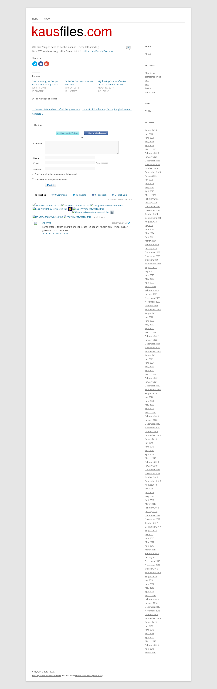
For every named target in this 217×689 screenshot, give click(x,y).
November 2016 (152, 564)
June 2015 (149, 629)
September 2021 (153, 351)
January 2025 (151, 202)
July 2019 (149, 442)
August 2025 (151, 175)
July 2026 (149, 134)
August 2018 (151, 484)
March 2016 (150, 595)
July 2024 (149, 225)
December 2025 (152, 160)
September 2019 (153, 435)
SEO (147, 84)
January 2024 (151, 248)
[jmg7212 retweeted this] (77, 216)
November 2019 (152, 427)
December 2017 (152, 515)
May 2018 (149, 496)
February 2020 (152, 416)
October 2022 (151, 305)
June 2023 (149, 275)
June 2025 (149, 183)
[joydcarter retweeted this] (112, 213)
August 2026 (151, 130)
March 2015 (150, 641)
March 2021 (150, 374)
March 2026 (150, 149)
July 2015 (149, 625)
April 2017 (149, 545)
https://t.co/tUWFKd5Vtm (55, 233)
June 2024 (149, 229)
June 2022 (149, 320)
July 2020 (149, 397)
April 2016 (149, 591)
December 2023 (152, 252)
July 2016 (149, 580)
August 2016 (151, 576)
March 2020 (150, 412)
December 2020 (152, 385)
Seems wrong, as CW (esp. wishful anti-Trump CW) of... (46, 83)
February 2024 (152, 244)
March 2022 (150, 332)
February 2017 (152, 553)
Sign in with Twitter (67, 133)
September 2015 (153, 618)
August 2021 (151, 355)
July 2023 (149, 271)
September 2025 (153, 172)
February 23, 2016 (119, 223)
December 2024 (152, 206)
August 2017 (151, 530)
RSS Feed (149, 111)
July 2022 (149, 317)
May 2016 (149, 587)
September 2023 (153, 263)
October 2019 (151, 431)
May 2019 (149, 450)
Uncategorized (152, 92)
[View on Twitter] (128, 223)
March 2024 (150, 240)
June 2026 (149, 137)
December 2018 (152, 469)
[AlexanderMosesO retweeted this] (91, 212)
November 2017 (152, 519)
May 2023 (149, 278)
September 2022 (153, 309)
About (47, 18)
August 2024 (151, 221)
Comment (38, 143)
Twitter (148, 88)
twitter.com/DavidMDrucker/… (98, 51)
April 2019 (149, 454)
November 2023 (152, 256)
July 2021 (149, 359)
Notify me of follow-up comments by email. (56, 174)
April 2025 (149, 191)
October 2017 (151, 523)
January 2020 (151, 420)
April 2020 (149, 408)
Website (37, 169)
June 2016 (149, 584)
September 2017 (153, 526)
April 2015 (149, 637)
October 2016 (151, 568)
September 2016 (153, 572)
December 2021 (152, 343)
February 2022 (152, 336)
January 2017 (151, 557)
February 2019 (152, 461)
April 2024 (149, 236)
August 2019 (151, 439)
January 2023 (151, 294)
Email (36, 163)
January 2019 (151, 465)
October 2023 (151, 259)
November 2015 (152, 610)
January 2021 (151, 381)
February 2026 (152, 153)
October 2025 (151, 168)
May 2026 (149, 141)
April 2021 (149, 370)
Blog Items (150, 73)
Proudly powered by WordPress (46, 675)
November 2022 (152, 301)
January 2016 (151, 603)
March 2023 (150, 286)
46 (129, 47)
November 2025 (152, 164)
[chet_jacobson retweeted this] (106, 205)
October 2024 (151, 214)
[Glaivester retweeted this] (70, 209)
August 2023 (151, 267)
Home (35, 18)
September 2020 (153, 389)
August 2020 (151, 393)
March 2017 (150, 549)
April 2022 (149, 328)
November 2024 (152, 210)
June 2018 (149, 492)
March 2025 (150, 195)
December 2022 (152, 298)
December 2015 (152, 606)
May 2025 (149, 187)
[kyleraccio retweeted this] (46, 205)
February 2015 (152, 645)
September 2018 (153, 481)
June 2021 (149, 362)
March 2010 (150, 652)
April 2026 (149, 145)
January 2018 (151, 511)
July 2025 (149, 179)
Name (36, 158)
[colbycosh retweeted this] (75, 205)
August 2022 (151, 313)
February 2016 (152, 599)
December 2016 (152, 561)
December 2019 (152, 423)
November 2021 (152, 347)
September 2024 (153, 217)
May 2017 (149, 542)
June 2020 (149, 400)
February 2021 (152, 378)
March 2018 (150, 503)
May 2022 (149, 324)
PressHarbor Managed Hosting (89, 675)
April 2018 (149, 500)
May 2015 (149, 633)
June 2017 (149, 538)
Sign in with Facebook (96, 133)
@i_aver (46, 223)
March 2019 (150, 458)
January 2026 (151, 156)
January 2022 (151, 339)
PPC (147, 80)
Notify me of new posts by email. (51, 179)
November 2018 (152, 473)
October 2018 (151, 477)
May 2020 (149, 404)
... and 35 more (98, 217)
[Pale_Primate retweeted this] (88, 209)
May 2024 (149, 233)
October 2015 (151, 614)
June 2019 (149, 446)
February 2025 (152, 198)
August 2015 (151, 622)
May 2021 (149, 366)
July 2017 (149, 534)
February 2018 (152, 507)
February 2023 (152, 290)
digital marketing (153, 76)
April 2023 (149, 282)
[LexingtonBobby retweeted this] (50, 209)
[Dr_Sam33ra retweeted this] (48, 216)
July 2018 (149, 488)
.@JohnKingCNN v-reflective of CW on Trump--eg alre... (112, 83)
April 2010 (149, 648)
